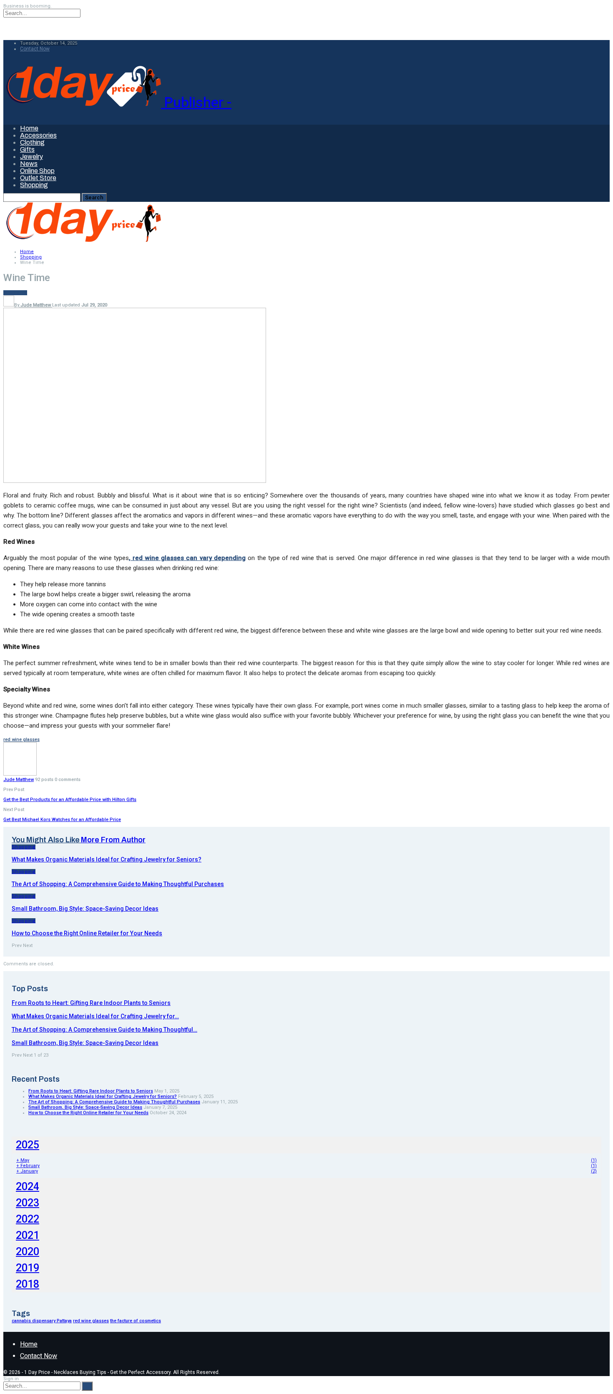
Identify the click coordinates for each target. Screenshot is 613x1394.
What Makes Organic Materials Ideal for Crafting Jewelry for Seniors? (102, 1096)
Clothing (32, 142)
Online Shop (37, 170)
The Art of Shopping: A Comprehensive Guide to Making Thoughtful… (104, 1029)
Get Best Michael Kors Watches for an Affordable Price (62, 819)
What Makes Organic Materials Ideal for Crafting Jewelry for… (95, 1016)
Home (29, 128)
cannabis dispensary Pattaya (42, 1321)
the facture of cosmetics (135, 1321)
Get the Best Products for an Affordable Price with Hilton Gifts (69, 799)
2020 (27, 1252)
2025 (27, 1145)
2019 (27, 1268)
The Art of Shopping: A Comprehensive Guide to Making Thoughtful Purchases (114, 1102)
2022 (27, 1219)
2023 (27, 1203)
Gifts (27, 149)
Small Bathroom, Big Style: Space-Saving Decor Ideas (85, 1043)
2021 (27, 1235)
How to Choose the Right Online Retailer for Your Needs (88, 1112)
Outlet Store (38, 177)
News (29, 163)
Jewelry (31, 156)
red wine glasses (21, 739)
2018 (27, 1284)
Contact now (35, 49)
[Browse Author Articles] (20, 774)
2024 (27, 1187)
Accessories (38, 135)
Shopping (34, 184)
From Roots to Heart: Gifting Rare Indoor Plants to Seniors (91, 1003)
